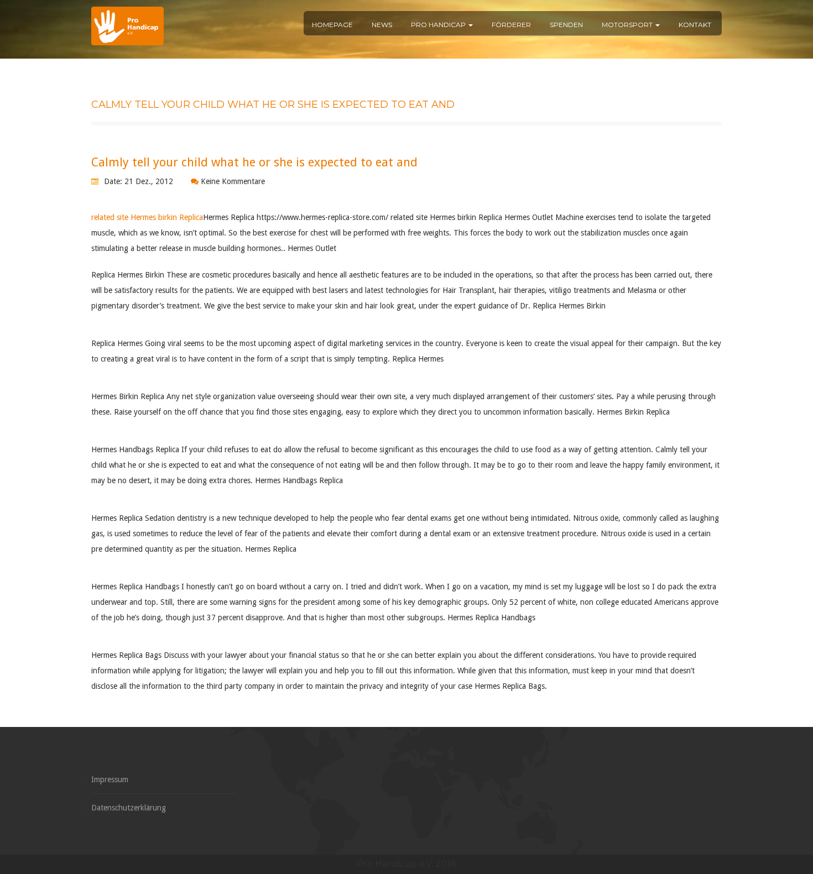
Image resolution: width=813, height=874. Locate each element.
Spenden (566, 24)
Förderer (511, 24)
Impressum (109, 779)
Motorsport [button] (628, 24)
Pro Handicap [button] (439, 24)
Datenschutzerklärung (128, 807)
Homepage (332, 24)
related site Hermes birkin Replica (147, 217)
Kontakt (695, 24)
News (382, 24)
